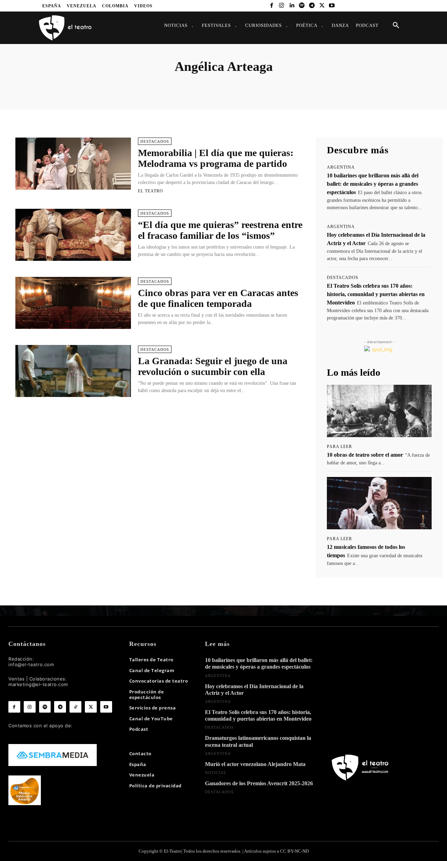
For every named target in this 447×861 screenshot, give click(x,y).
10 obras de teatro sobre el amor (365, 455)
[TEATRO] (65, 27)
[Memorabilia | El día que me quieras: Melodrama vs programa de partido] (73, 164)
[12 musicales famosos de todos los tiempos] (379, 503)
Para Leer (339, 446)
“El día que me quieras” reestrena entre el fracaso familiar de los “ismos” (220, 230)
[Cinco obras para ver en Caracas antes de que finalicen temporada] (73, 303)
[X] (322, 6)
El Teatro (150, 191)
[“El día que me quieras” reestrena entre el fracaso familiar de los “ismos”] (73, 235)
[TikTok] (75, 707)
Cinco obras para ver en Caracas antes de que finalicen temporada (218, 298)
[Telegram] (312, 6)
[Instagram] (282, 6)
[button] (396, 25)
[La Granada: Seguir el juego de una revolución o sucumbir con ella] (73, 371)
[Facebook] (271, 6)
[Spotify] (302, 6)
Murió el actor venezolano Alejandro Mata (255, 764)
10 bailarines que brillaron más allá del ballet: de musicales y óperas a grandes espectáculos (372, 183)
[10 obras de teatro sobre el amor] (379, 411)
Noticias (215, 773)
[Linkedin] (292, 6)
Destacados (154, 141)
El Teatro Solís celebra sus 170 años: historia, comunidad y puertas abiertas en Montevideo (376, 294)
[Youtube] (332, 6)
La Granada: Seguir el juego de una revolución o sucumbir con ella (212, 366)
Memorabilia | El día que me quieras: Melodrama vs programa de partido (215, 158)
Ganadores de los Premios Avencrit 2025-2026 (259, 783)
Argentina (341, 167)
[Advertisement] (160, 435)
